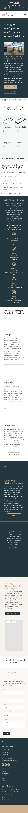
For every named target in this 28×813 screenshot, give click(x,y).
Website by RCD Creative (14, 810)
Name (4, 689)
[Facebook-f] (3, 764)
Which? (15, 446)
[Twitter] (6, 764)
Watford (14, 597)
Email (4, 704)
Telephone (6, 697)
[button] (25, 14)
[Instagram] (8, 764)
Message (5, 719)
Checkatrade (8, 446)
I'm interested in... (8, 711)
